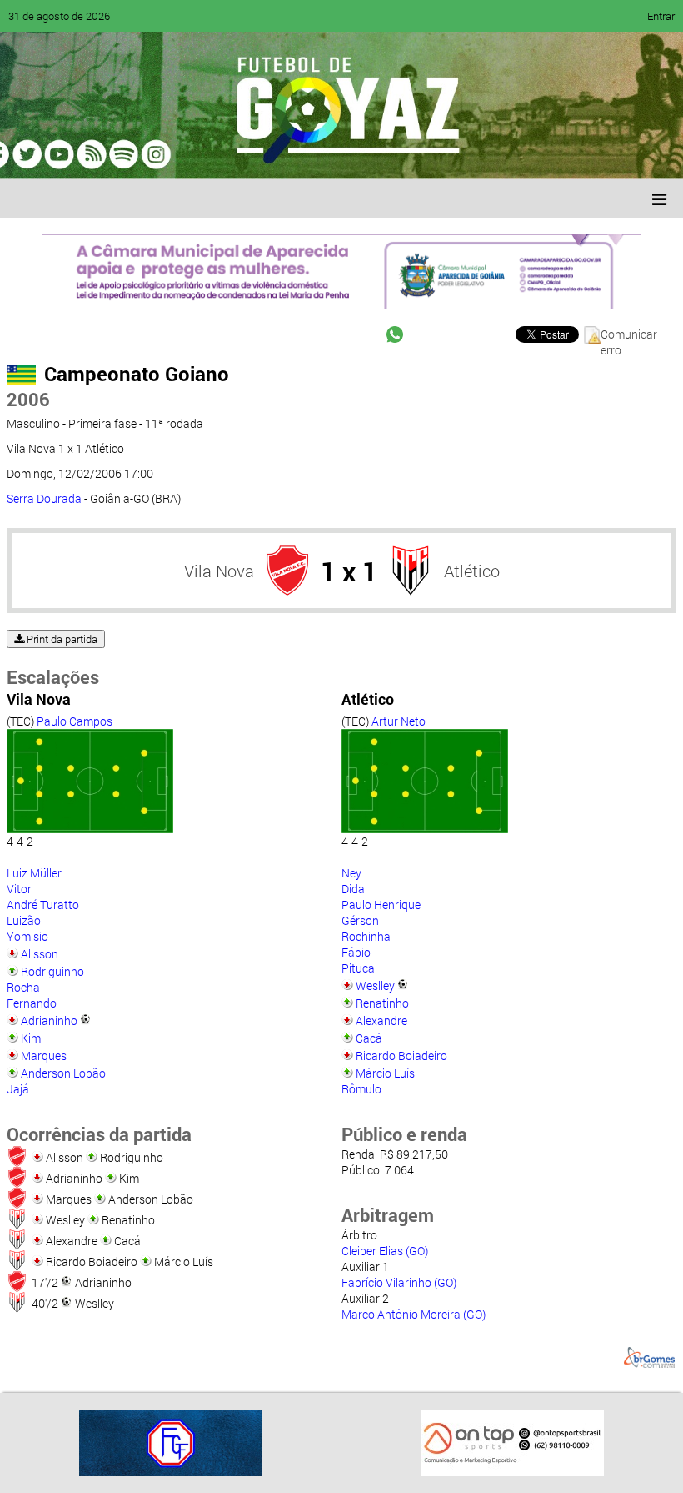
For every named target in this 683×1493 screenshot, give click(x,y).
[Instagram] (223, 154)
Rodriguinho (52, 971)
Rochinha (366, 936)
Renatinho (382, 1003)
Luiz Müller (34, 873)
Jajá (18, 1089)
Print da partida (60, 638)
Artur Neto (398, 721)
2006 (28, 399)
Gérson (360, 920)
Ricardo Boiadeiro (401, 1055)
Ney (351, 873)
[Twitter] (96, 154)
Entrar (661, 15)
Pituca (358, 968)
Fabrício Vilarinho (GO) (399, 1282)
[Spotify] (160, 154)
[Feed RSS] (191, 154)
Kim (31, 1038)
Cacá (369, 1038)
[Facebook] (65, 154)
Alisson (39, 954)
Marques (44, 1055)
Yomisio (27, 936)
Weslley (375, 985)
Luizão (24, 920)
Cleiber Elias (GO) (385, 1251)
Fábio (356, 952)
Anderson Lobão (63, 1073)
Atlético (472, 570)
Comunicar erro (629, 335)
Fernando (32, 1003)
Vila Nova (219, 570)
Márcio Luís (385, 1073)
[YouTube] (128, 154)
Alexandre (381, 1020)
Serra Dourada (44, 498)
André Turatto (43, 904)
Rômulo (361, 1089)
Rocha (23, 987)
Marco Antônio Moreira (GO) (414, 1314)
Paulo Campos (74, 721)
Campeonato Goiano (136, 373)
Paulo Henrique (381, 904)
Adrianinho (49, 1020)
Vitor (19, 889)
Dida (353, 889)
